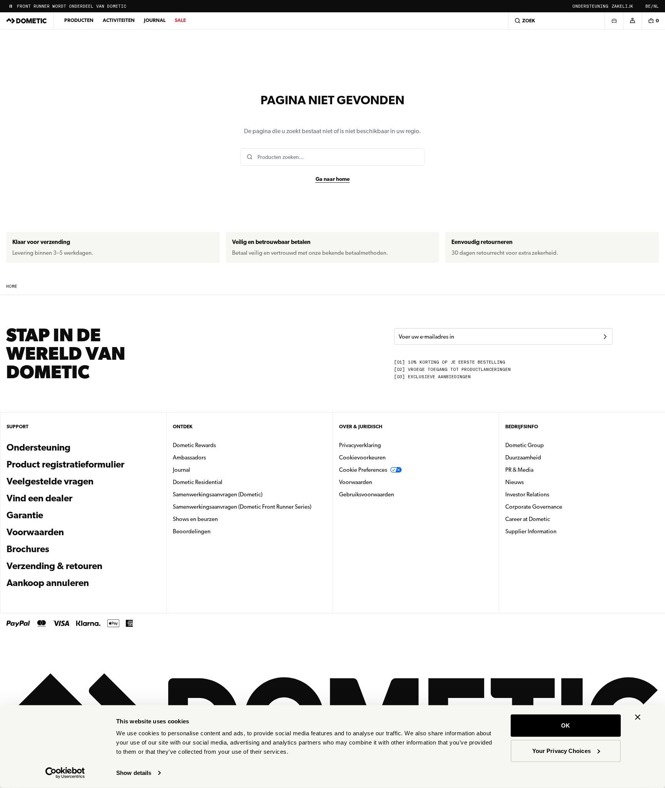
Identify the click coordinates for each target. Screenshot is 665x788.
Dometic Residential (222, 482)
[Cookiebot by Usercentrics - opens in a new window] (65, 773)
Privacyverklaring (360, 445)
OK (565, 725)
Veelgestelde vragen (50, 481)
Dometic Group (548, 445)
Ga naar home (333, 179)
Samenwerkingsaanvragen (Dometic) (217, 494)
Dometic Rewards (194, 445)
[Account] (632, 20)
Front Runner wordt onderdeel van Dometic (71, 6)
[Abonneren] (605, 336)
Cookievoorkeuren (362, 457)
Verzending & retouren (54, 566)
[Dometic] (26, 20)
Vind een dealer (39, 498)
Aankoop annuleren (48, 583)
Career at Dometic (551, 519)
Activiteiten (119, 20)
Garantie (25, 515)
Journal (154, 20)
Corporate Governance (558, 506)
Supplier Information (530, 531)
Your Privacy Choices (561, 750)
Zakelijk (622, 6)
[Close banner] (637, 717)
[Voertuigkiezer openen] (614, 20)
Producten (79, 20)
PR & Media (543, 469)
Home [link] (11, 286)
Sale (180, 20)
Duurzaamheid (523, 457)
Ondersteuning (590, 6)
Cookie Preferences (363, 469)
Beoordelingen (192, 531)
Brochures (69, 548)
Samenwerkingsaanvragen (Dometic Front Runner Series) (242, 506)
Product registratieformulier (65, 464)
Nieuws (538, 482)
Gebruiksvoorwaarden (366, 494)
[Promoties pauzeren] (10, 6)
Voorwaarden (35, 532)
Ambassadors (189, 457)
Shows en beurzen (195, 519)
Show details (133, 773)
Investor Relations (551, 494)
